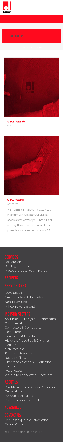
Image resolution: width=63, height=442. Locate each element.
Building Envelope (17, 266)
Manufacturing (15, 349)
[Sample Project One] (38, 165)
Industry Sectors (17, 314)
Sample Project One (15, 200)
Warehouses (14, 370)
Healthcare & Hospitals (21, 336)
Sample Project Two (16, 121)
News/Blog (13, 407)
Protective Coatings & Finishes (26, 270)
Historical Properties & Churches (27, 340)
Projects (11, 278)
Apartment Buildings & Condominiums (31, 319)
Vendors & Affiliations (19, 395)
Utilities (10, 366)
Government (13, 332)
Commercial (13, 323)
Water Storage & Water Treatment (28, 375)
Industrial (11, 345)
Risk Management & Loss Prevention (30, 387)
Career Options (15, 424)
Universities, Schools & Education (28, 362)
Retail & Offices (15, 357)
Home (24, 48)
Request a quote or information (26, 420)
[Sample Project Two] (38, 87)
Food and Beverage (19, 353)
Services (11, 257)
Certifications (14, 391)
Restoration (13, 262)
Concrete (12, 126)
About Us (11, 382)
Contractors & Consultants (23, 327)
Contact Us (13, 415)
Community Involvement (22, 400)
